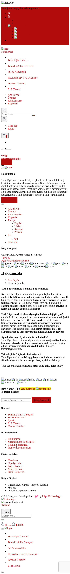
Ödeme (7, 161)
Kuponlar (13, 103)
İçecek (11, 420)
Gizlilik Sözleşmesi (18, 444)
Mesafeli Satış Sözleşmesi (21, 441)
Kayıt (11, 128)
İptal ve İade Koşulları (19, 447)
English (29, 28)
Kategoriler (7, 51)
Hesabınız (13, 460)
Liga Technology (51, 496)
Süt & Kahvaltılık (17, 417)
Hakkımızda (9, 200)
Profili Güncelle (16, 472)
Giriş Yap (12, 125)
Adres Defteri (15, 469)
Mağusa (18, 20)
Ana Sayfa (13, 94)
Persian (29, 37)
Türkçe (22, 25)
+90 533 (5, 257)
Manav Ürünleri (16, 426)
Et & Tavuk (14, 423)
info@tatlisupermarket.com (25, 13)
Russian (29, 34)
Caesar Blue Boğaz (20, 17)
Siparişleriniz (14, 463)
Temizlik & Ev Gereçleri (20, 414)
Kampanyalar (15, 100)
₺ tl (9, 235)
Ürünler (12, 97)
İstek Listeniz (14, 466)
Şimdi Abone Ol (41, 400)
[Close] (2, 377)
